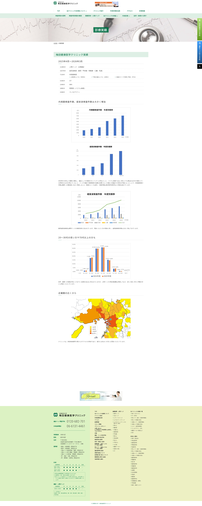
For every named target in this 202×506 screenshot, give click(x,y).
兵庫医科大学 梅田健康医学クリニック (101, 503)
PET (133, 432)
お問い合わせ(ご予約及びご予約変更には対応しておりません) (103, 430)
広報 (96, 433)
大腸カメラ (138, 422)
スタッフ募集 (98, 424)
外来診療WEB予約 (200, 29)
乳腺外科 (134, 447)
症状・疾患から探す (140, 16)
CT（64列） (135, 415)
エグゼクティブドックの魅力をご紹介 (120, 422)
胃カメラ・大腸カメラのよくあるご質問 (101, 448)
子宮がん (116, 442)
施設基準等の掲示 (99, 450)
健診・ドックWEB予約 (100, 435)
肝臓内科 (134, 466)
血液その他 (116, 448)
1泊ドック (116, 415)
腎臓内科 (134, 459)
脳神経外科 (134, 468)
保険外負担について (100, 452)
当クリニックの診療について (76, 11)
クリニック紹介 (98, 11)
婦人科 (133, 461)
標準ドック (116, 413)
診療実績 (142, 11)
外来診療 (125, 16)
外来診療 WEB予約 (99, 437)
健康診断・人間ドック (92, 16)
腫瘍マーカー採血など (137, 430)
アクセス (129, 11)
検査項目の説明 (60, 16)
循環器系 (116, 431)
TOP (58, 11)
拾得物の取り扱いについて (101, 454)
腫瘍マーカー (117, 446)
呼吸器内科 (134, 444)
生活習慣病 (134, 472)
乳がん (115, 440)
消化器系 (116, 438)
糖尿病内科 (134, 457)
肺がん (115, 436)
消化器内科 (134, 440)
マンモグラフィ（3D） (137, 428)
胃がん (115, 425)
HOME (55, 43)
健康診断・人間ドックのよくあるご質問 (101, 444)
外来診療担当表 (115, 11)
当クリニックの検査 (109, 16)
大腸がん (116, 429)
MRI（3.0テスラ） (136, 413)
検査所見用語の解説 (75, 16)
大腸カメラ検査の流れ (137, 424)
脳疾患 (115, 427)
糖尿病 (133, 476)
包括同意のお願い (99, 459)
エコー (137, 426)
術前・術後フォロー (136, 485)
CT (114, 451)
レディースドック (118, 417)
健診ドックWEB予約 (200, 52)
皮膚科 (133, 470)
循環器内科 (134, 442)
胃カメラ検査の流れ (136, 420)
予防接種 (134, 483)
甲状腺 (115, 434)
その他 (115, 444)
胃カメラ (139, 417)
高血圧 (133, 474)
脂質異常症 (134, 478)
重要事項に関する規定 (100, 457)
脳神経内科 (134, 463)
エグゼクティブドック (119, 420)
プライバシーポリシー (100, 426)
